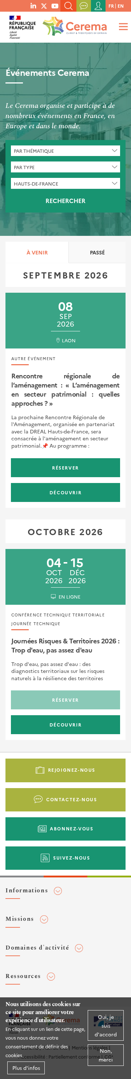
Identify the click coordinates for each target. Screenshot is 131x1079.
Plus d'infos (26, 1067)
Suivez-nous (71, 857)
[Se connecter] (98, 6)
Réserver (65, 467)
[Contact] (83, 6)
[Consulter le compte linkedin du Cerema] (33, 5)
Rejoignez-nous (71, 770)
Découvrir (65, 492)
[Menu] (122, 26)
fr (111, 6)
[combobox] (65, 150)
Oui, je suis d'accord (106, 1025)
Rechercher (65, 200)
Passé (97, 252)
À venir (37, 252)
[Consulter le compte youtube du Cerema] (55, 5)
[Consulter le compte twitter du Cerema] (44, 5)
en (121, 6)
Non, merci (106, 1055)
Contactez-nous (71, 799)
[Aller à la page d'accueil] (73, 24)
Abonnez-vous (71, 828)
